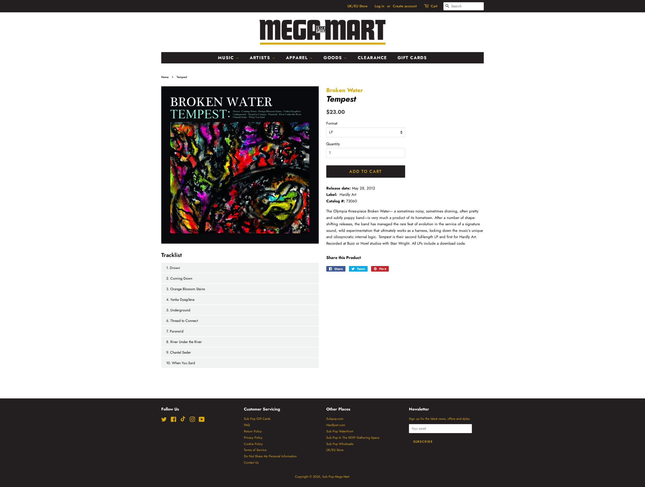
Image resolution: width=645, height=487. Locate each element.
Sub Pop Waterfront (339, 431)
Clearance (372, 58)
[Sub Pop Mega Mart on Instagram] (192, 420)
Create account (405, 6)
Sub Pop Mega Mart (335, 476)
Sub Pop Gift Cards (257, 418)
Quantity (333, 144)
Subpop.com (334, 418)
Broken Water (344, 90)
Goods (334, 58)
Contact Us (251, 462)
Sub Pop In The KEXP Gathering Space (352, 437)
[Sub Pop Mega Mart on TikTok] (183, 420)
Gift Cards (412, 58)
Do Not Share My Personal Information (270, 456)
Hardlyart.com (335, 425)
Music (227, 58)
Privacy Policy (253, 437)
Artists (261, 58)
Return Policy (253, 431)
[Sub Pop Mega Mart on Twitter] (164, 420)
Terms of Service (255, 449)
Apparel (298, 58)
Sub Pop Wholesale (339, 443)
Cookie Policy (253, 443)
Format (331, 123)
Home (165, 77)
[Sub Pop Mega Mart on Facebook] (173, 420)
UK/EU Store (357, 6)
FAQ (247, 425)
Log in (379, 6)
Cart (434, 6)
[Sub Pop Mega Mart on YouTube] (202, 420)
